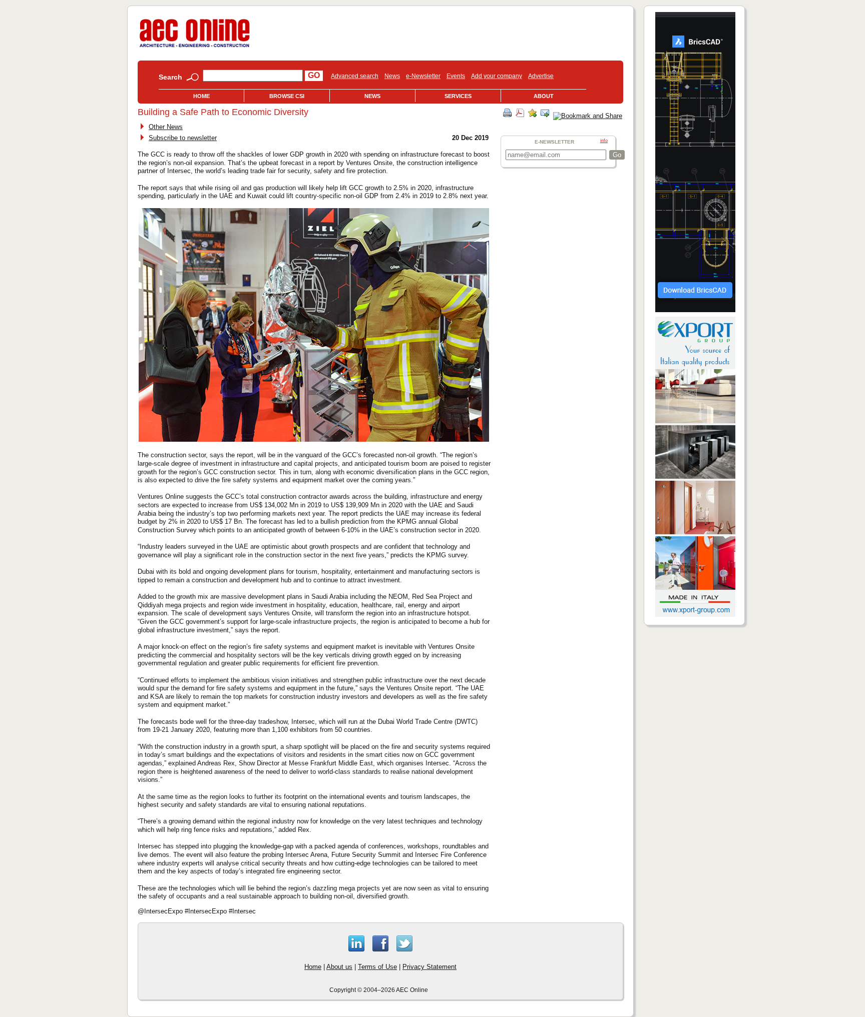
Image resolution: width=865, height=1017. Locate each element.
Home (201, 96)
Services (458, 96)
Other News (166, 127)
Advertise (541, 76)
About (544, 96)
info (604, 140)
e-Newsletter (423, 76)
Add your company (496, 76)
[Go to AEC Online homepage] (195, 47)
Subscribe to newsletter (183, 138)
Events (456, 76)
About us (339, 966)
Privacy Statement (429, 966)
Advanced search (354, 76)
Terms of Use (377, 966)
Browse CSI (286, 96)
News (392, 76)
